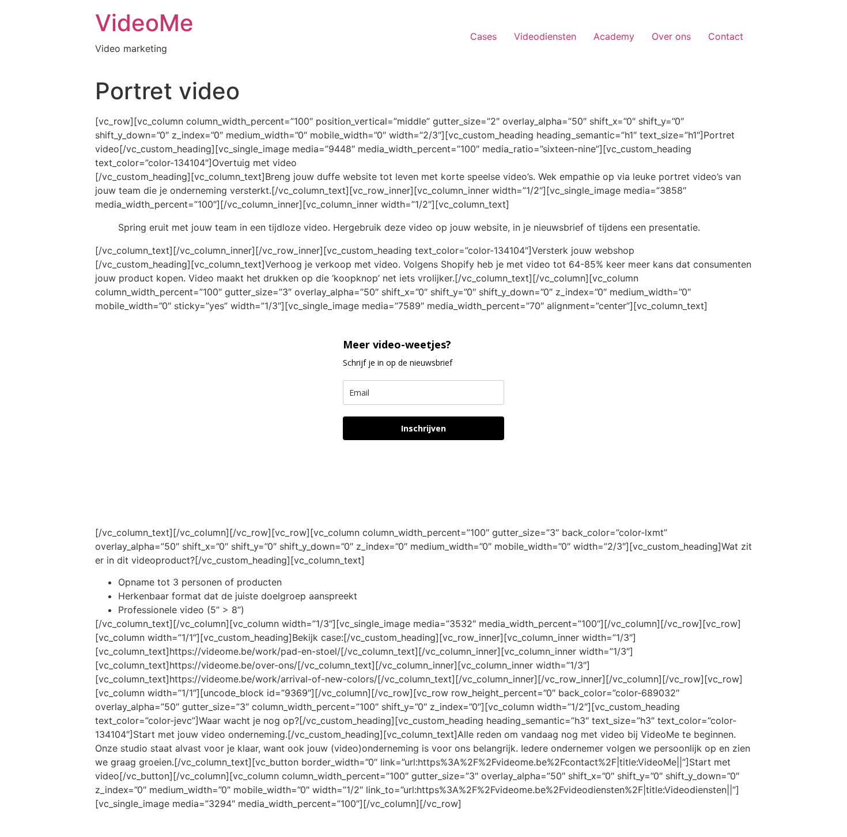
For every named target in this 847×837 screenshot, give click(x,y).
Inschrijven (423, 428)
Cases (483, 36)
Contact (725, 36)
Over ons (671, 36)
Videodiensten (545, 36)
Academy (613, 36)
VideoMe (144, 23)
